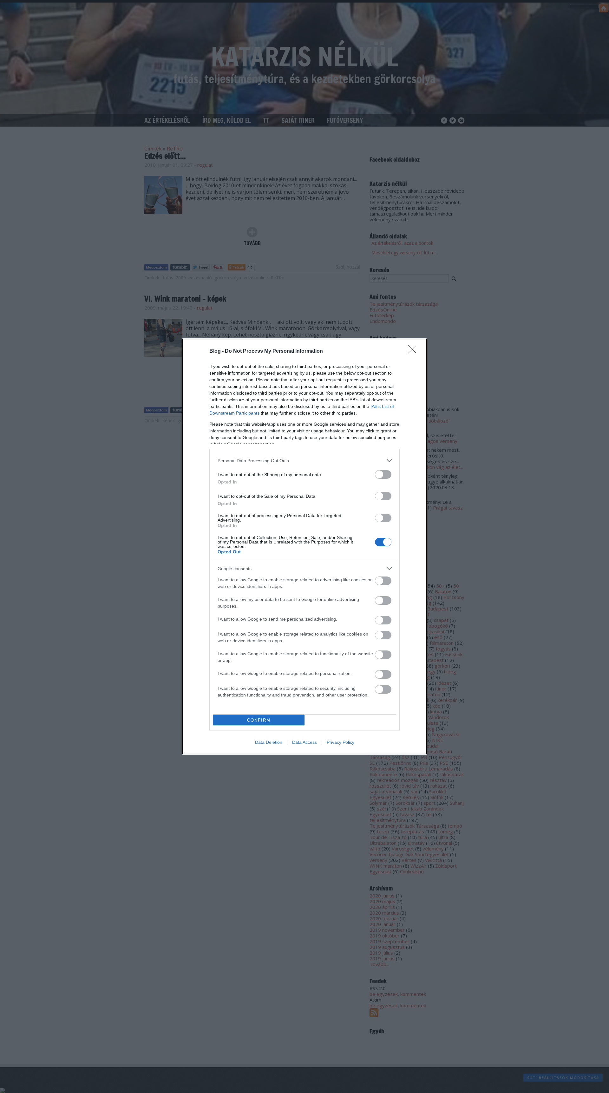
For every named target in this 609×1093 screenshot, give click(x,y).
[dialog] (304, 546)
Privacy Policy (340, 742)
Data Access (304, 742)
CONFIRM (259, 720)
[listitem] (304, 460)
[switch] (383, 474)
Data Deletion (268, 742)
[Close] (414, 351)
